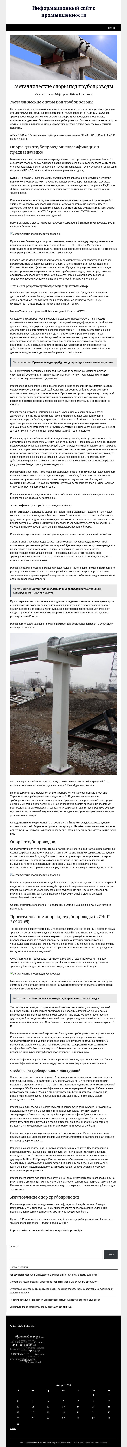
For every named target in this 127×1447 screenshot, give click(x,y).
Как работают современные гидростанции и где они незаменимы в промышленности (54, 1274)
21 (78, 1412)
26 (48, 1418)
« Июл (13, 1428)
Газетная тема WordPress (94, 1442)
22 (93, 1412)
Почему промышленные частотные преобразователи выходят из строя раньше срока (55, 1299)
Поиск (14, 1246)
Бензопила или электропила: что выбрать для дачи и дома (40, 1306)
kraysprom (85, 94)
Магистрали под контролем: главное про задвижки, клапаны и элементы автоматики (54, 1281)
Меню (111, 27)
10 (18, 1406)
